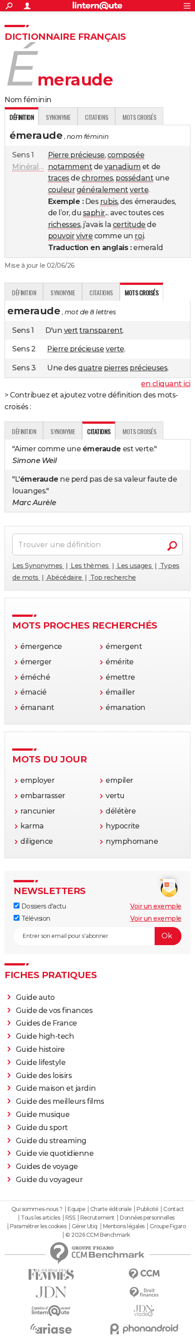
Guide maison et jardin (56, 1088)
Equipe (76, 1209)
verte (139, 189)
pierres (116, 368)
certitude (129, 224)
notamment (70, 166)
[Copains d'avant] (51, 1310)
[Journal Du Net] (51, 1292)
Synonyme (58, 117)
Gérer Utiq (85, 1226)
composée (125, 155)
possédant (134, 178)
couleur (61, 189)
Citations (96, 117)
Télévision (35, 918)
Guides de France (46, 1023)
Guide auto (35, 997)
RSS (70, 1218)
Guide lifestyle (41, 1062)
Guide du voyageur (49, 1179)
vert (71, 330)
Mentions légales (124, 1226)
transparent (100, 330)
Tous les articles (40, 1218)
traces (58, 178)
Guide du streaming (51, 1140)
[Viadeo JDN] (144, 1310)
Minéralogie (33, 166)
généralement (102, 189)
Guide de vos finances (54, 1010)
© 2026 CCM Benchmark (97, 1235)
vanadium (122, 166)
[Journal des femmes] (51, 1274)
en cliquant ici (165, 383)
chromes (97, 178)
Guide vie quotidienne (55, 1153)
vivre (84, 236)
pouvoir (61, 236)
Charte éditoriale (111, 1209)
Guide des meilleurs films (60, 1101)
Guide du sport (42, 1127)
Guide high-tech (45, 1036)
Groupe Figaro (167, 1226)
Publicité (147, 1209)
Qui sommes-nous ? (37, 1209)
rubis (109, 201)
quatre (90, 368)
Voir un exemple (155, 906)
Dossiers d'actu (43, 906)
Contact (173, 1209)
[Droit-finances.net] (144, 1292)
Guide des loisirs (44, 1075)
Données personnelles (147, 1218)
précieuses (148, 368)
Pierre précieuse (76, 155)
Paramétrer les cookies (38, 1226)
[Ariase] (51, 1329)
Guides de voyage (47, 1166)
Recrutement (97, 1218)
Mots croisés (139, 117)
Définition (24, 292)
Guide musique (43, 1114)
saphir (94, 212)
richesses (64, 224)
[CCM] (144, 1274)
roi (139, 236)
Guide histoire (40, 1049)
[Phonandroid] (144, 1328)
